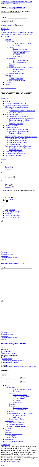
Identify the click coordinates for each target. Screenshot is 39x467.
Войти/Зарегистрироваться (14, 441)
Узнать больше (6, 461)
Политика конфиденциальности (12, 360)
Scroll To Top (5, 445)
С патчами (8, 177)
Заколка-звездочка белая (12, 263)
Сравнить (4, 256)
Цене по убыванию (12, 217)
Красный (8, 169)
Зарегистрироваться (15, 8)
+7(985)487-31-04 (8, 351)
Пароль (4, 17)
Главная (3, 190)
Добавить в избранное (9, 258)
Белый (7, 167)
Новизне (8, 213)
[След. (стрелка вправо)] (4, 465)
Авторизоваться (7, 21)
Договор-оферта (6, 359)
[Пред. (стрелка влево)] (1, 465)
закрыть (3, 159)
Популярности (10, 210)
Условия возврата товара (9, 362)
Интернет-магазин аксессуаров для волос (21, 366)
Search (23, 378)
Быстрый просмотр (7, 254)
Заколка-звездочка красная (13, 343)
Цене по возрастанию (12, 215)
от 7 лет (8, 187)
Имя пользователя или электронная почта (16, 11)
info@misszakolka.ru (9, 353)
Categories (4, 98)
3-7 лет (7, 185)
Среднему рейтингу (12, 211)
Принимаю (16, 461)
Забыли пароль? (6, 25)
